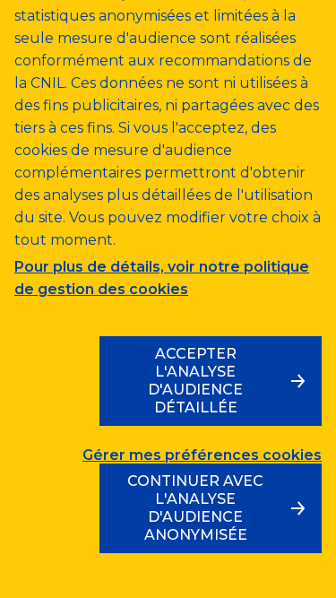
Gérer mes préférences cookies (202, 455)
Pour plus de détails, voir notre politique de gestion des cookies (161, 278)
